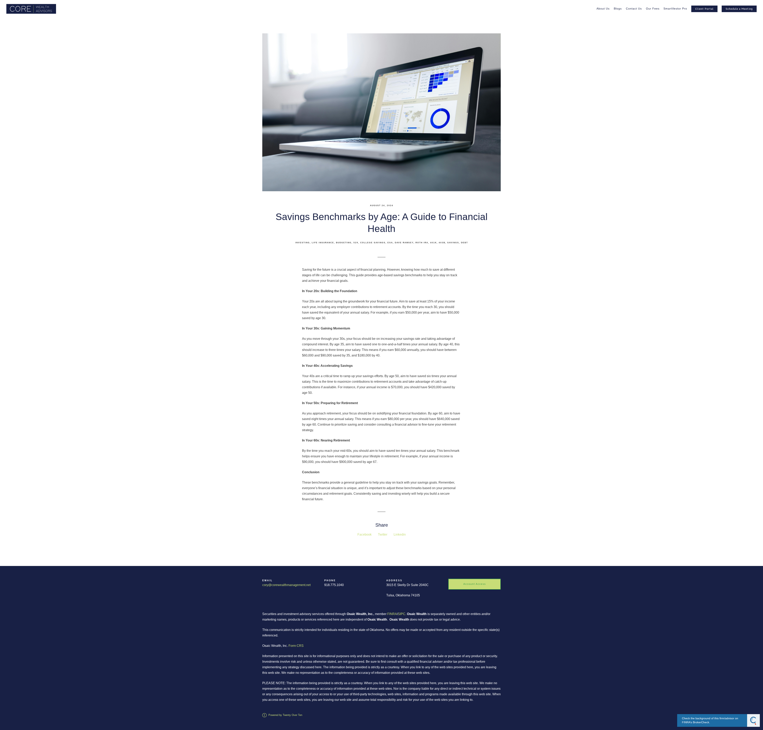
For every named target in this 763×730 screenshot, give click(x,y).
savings (453, 242)
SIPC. (402, 614)
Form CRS (296, 645)
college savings (372, 242)
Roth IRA (421, 242)
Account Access (474, 584)
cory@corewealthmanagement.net (286, 585)
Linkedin (400, 534)
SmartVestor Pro (675, 8)
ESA (390, 242)
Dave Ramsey (404, 242)
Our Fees (652, 8)
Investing (302, 242)
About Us (603, 8)
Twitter (382, 534)
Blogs (618, 8)
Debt (464, 242)
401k (433, 242)
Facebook (364, 534)
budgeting (343, 242)
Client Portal (704, 9)
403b (442, 242)
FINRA (392, 614)
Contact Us (634, 8)
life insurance (323, 242)
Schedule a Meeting (739, 9)
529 (355, 242)
